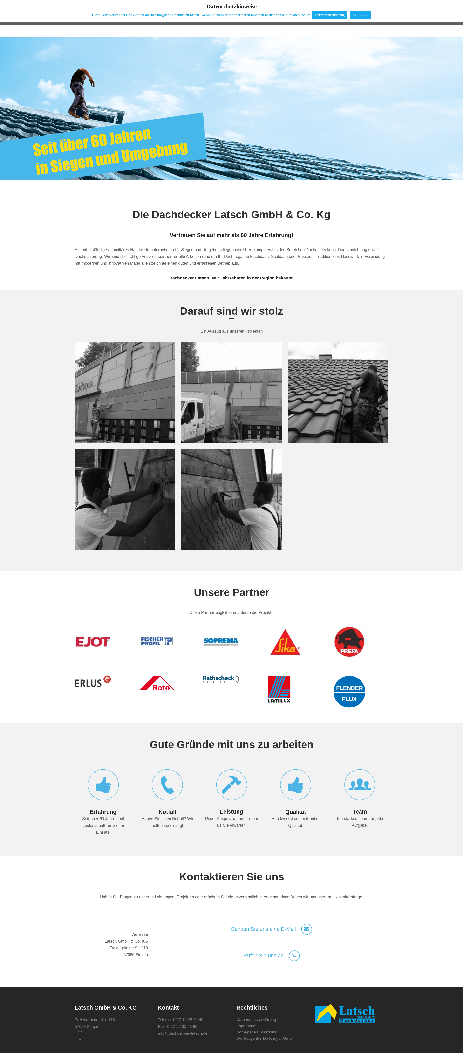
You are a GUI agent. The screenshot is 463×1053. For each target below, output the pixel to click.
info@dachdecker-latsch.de (182, 1033)
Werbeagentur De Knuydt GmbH (265, 1038)
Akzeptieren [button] (360, 15)
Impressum (246, 1026)
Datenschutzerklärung (256, 1019)
